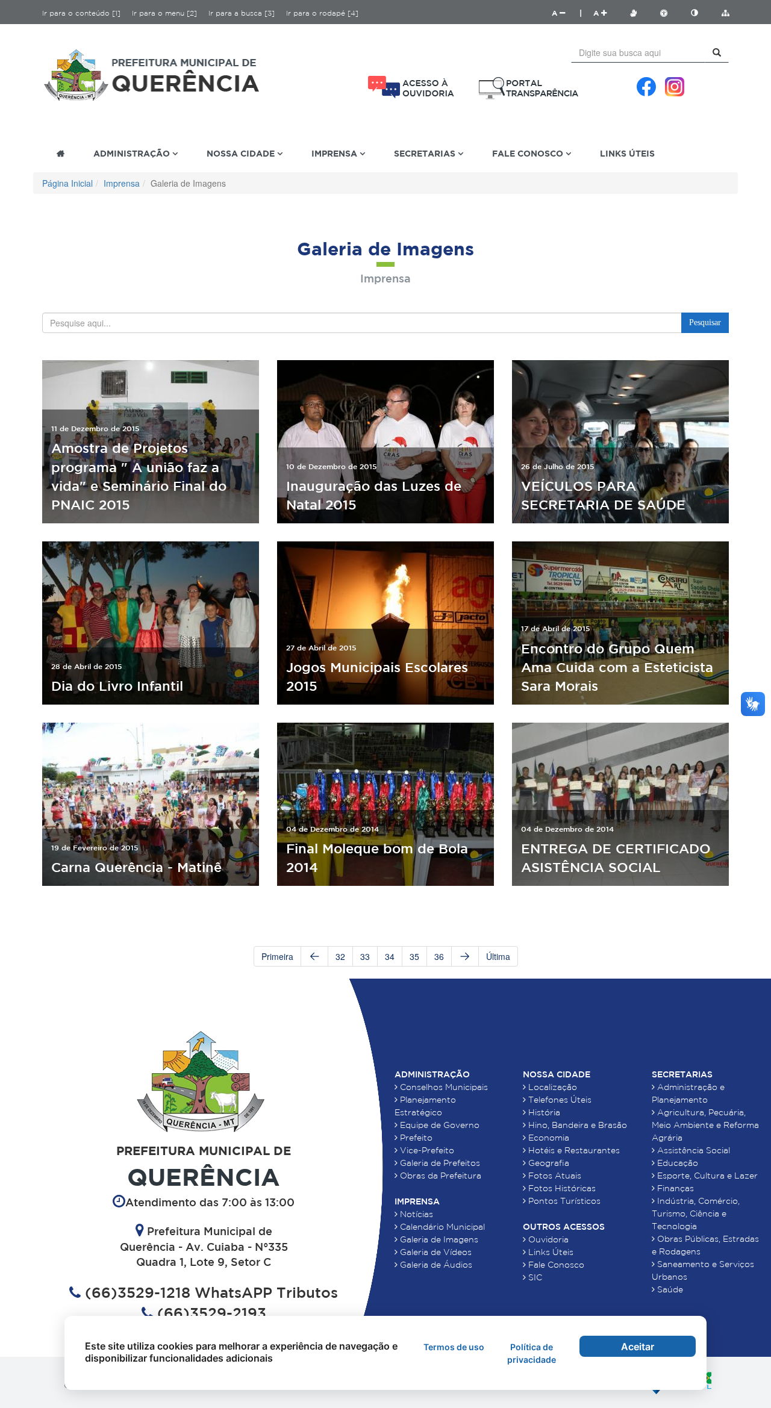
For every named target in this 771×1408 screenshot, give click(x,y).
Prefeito (415, 1137)
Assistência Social (692, 1150)
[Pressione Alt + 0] (725, 13)
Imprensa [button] (335, 153)
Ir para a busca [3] (241, 13)
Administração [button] (132, 153)
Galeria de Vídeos (435, 1252)
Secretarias (682, 1074)
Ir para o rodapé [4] (322, 13)
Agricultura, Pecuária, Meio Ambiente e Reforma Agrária (705, 1124)
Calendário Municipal (441, 1227)
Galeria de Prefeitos (439, 1163)
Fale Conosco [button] (529, 153)
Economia (547, 1137)
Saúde (669, 1289)
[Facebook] (646, 86)
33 (365, 956)
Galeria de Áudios (435, 1264)
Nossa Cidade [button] (242, 153)
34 (390, 956)
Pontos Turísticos (563, 1201)
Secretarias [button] (426, 153)
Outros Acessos (564, 1227)
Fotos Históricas (561, 1188)
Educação (676, 1163)
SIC (534, 1277)
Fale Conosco (555, 1264)
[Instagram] (674, 86)
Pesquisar (705, 322)
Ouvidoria (547, 1239)
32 (340, 956)
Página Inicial (67, 183)
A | (567, 12)
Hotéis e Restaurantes (573, 1150)
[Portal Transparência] (528, 88)
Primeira (277, 956)
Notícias (415, 1214)
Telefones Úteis (559, 1099)
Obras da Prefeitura (439, 1175)
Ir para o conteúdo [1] (81, 13)
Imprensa (122, 183)
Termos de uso (453, 1347)
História (543, 1112)
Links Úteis (627, 153)
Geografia (547, 1163)
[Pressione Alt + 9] (700, 13)
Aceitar (637, 1347)
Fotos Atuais (553, 1175)
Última (498, 956)
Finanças (674, 1188)
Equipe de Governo (438, 1125)
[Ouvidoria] (411, 87)
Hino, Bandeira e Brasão (576, 1125)
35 (414, 956)
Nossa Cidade (556, 1074)
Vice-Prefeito (426, 1150)
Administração (432, 1074)
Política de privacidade (531, 1353)
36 (439, 956)
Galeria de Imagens (438, 1239)
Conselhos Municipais (443, 1087)
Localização (551, 1087)
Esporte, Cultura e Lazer (706, 1175)
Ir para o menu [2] (164, 13)
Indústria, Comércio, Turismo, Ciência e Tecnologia (696, 1213)
